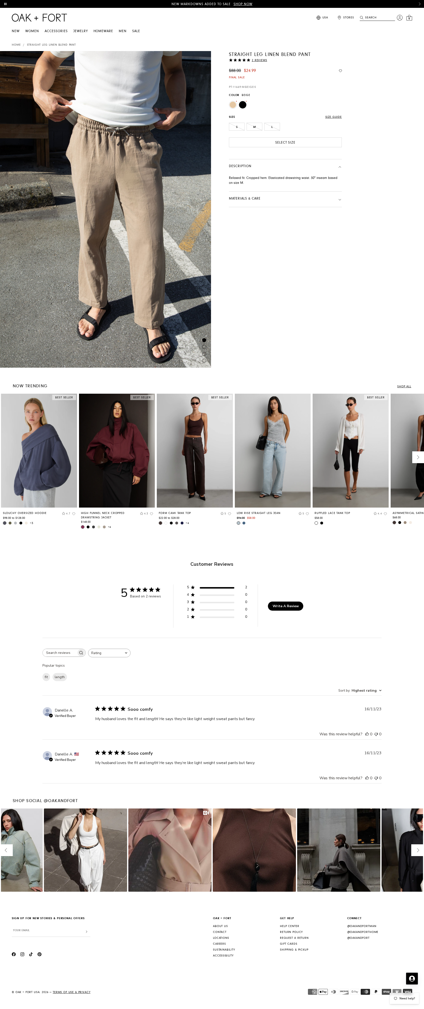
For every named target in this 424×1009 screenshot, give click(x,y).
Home (16, 44)
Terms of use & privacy (71, 992)
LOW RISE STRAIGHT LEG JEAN (258, 513)
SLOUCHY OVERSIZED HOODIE (25, 513)
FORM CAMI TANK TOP (175, 513)
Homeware (103, 31)
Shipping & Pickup (294, 949)
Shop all (404, 386)
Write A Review (286, 606)
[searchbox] (60, 653)
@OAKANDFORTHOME (363, 932)
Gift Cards (288, 943)
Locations (221, 938)
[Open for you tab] (412, 978)
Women (32, 31)
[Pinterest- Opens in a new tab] (39, 955)
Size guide (333, 117)
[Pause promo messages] (5, 4)
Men (123, 31)
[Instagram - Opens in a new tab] (22, 955)
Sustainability (224, 949)
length (60, 677)
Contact (219, 932)
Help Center (289, 926)
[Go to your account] (399, 18)
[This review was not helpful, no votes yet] (376, 734)
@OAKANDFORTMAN (361, 926)
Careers (219, 943)
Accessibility (223, 955)
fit (46, 677)
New (16, 31)
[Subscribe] (86, 932)
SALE (136, 31)
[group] (39, 461)
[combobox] (109, 653)
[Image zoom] (4, 56)
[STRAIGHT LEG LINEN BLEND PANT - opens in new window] (105, 209)
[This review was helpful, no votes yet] (367, 734)
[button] (420, 4)
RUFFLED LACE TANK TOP (332, 513)
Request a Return (294, 938)
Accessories (56, 31)
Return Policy (291, 932)
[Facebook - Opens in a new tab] (14, 955)
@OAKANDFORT (358, 938)
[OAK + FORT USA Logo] (39, 18)
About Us (220, 926)
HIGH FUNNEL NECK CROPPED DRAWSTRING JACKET (103, 515)
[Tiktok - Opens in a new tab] (31, 955)
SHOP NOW (243, 4)
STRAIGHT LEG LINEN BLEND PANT (51, 44)
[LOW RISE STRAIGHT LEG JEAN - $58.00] (273, 451)
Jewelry (80, 31)
